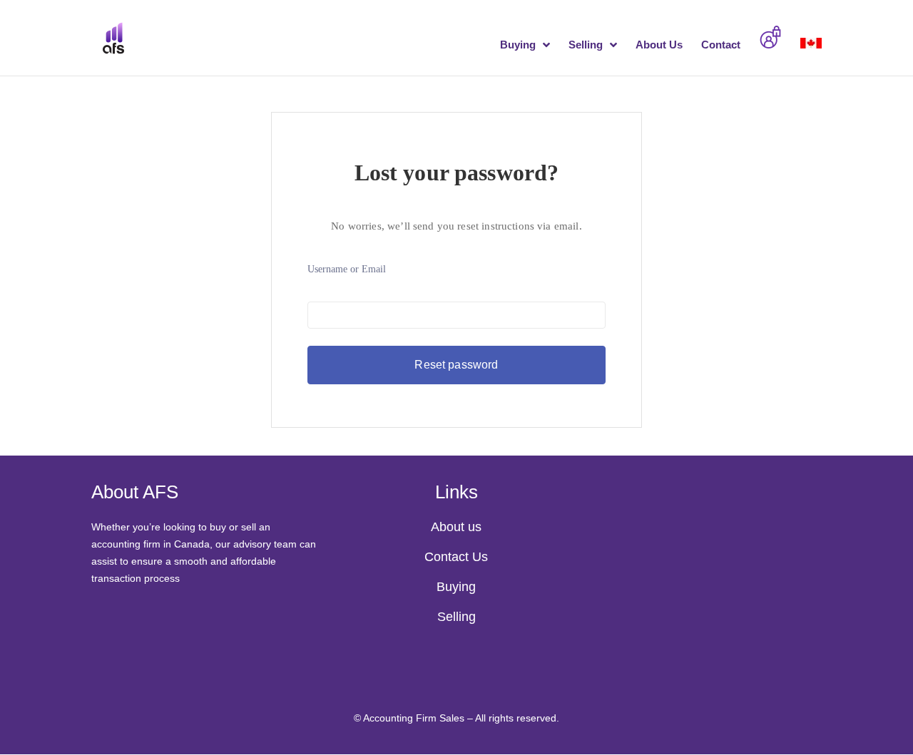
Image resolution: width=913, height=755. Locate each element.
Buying (518, 45)
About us (456, 527)
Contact (720, 45)
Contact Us (456, 557)
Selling (585, 45)
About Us (659, 45)
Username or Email (346, 269)
